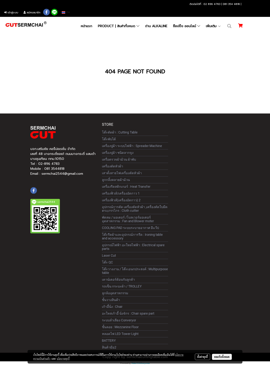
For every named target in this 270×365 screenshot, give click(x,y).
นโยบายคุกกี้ (63, 358)
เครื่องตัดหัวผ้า (112, 166)
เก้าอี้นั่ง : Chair (112, 307)
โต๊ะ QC (107, 262)
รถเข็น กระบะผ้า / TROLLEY (122, 286)
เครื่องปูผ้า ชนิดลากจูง (118, 153)
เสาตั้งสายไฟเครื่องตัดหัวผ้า (122, 173)
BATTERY (109, 340)
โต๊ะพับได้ (109, 139)
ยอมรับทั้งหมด (222, 356)
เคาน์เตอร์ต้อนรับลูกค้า (118, 279)
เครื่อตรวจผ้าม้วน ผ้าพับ (119, 159)
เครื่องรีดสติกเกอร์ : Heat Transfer (126, 186)
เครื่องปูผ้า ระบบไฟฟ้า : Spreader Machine (132, 146)
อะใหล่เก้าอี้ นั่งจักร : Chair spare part (128, 313)
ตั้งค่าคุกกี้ (202, 356)
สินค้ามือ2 (109, 347)
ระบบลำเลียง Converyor (119, 320)
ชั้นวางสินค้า (111, 300)
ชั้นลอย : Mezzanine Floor (120, 327)
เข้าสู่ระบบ (12, 12)
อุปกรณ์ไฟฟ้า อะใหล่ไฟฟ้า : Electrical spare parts (133, 247)
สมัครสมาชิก (33, 12)
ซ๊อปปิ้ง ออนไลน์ (185, 26)
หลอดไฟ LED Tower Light (120, 334)
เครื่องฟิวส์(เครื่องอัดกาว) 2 (121, 200)
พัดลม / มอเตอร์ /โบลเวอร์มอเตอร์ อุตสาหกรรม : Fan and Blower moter (128, 219)
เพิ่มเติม (212, 26)
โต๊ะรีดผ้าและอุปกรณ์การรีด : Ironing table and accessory (132, 236)
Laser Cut (109, 255)
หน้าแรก (86, 26)
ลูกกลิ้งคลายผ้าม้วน (116, 180)
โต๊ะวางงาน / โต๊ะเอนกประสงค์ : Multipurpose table (135, 271)
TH (67, 12)
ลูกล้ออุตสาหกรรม (115, 293)
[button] (229, 26)
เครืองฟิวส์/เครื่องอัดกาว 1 (121, 193)
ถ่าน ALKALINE (156, 26)
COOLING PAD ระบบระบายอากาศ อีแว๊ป (130, 228)
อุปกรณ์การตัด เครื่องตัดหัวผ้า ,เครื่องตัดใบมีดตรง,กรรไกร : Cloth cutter (135, 208)
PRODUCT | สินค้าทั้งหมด (117, 26)
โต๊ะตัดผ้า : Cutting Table (120, 132)
